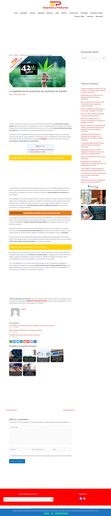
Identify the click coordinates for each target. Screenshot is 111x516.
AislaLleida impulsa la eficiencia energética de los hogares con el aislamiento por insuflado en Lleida (91, 136)
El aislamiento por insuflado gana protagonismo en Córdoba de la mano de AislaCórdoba (93, 163)
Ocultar (42, 146)
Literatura (90, 16)
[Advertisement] (55, 32)
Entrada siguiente (69, 410)
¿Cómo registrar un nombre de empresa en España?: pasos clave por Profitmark (31, 325)
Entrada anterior (11, 410)
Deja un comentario (15, 94)
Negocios (50, 13)
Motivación (99, 16)
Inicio (16, 13)
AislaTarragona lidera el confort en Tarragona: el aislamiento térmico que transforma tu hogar (92, 152)
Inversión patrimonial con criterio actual (93, 156)
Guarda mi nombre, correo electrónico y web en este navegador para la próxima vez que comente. (41, 456)
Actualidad (23, 13)
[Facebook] (81, 498)
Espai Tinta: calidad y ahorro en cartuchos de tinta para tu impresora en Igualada (93, 120)
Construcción (73, 13)
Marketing (41, 13)
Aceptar (46, 513)
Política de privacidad (61, 513)
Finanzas (32, 13)
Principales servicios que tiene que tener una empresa (24, 335)
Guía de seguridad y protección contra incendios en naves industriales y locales (92, 104)
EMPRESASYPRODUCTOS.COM (37, 301)
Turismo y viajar (79, 16)
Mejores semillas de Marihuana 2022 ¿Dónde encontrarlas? (25, 330)
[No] (109, 512)
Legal (57, 13)
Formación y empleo (96, 13)
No (52, 513)
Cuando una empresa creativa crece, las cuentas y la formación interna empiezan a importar (93, 90)
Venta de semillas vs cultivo (36, 152)
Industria (64, 13)
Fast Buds (43, 139)
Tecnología (84, 13)
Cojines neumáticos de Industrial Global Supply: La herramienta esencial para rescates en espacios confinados (93, 127)
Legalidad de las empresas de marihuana (40, 149)
